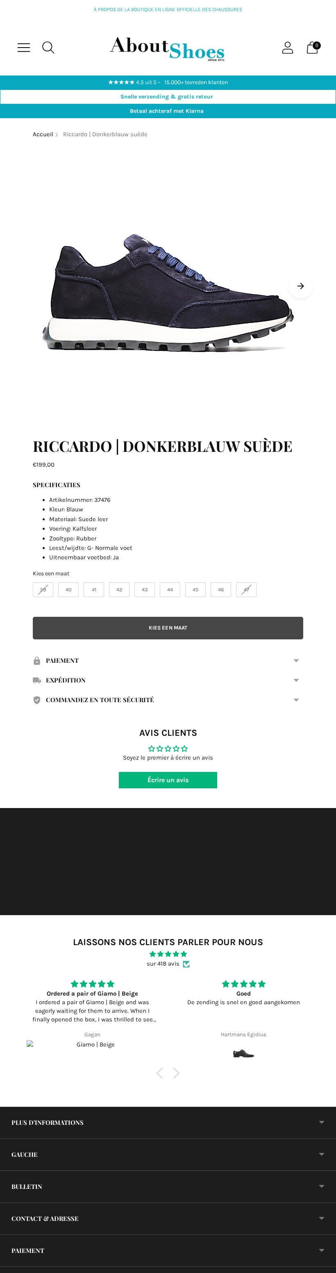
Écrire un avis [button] (168, 780)
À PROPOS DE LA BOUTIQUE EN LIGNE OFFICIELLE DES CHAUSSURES (168, 9)
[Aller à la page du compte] (287, 47)
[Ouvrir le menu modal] (23, 47)
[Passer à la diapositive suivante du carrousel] (300, 286)
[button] (162, 1073)
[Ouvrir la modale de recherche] (48, 47)
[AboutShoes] (168, 47)
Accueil (43, 134)
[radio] (43, 589)
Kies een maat (51, 573)
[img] (168, 954)
